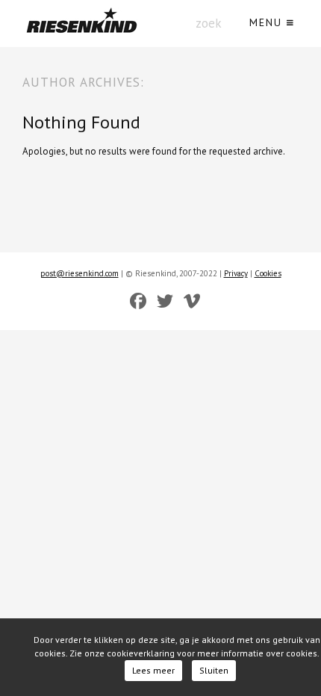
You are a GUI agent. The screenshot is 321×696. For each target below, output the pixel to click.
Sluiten (213, 670)
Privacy (236, 273)
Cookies (268, 273)
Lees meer (153, 670)
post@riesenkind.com (79, 273)
